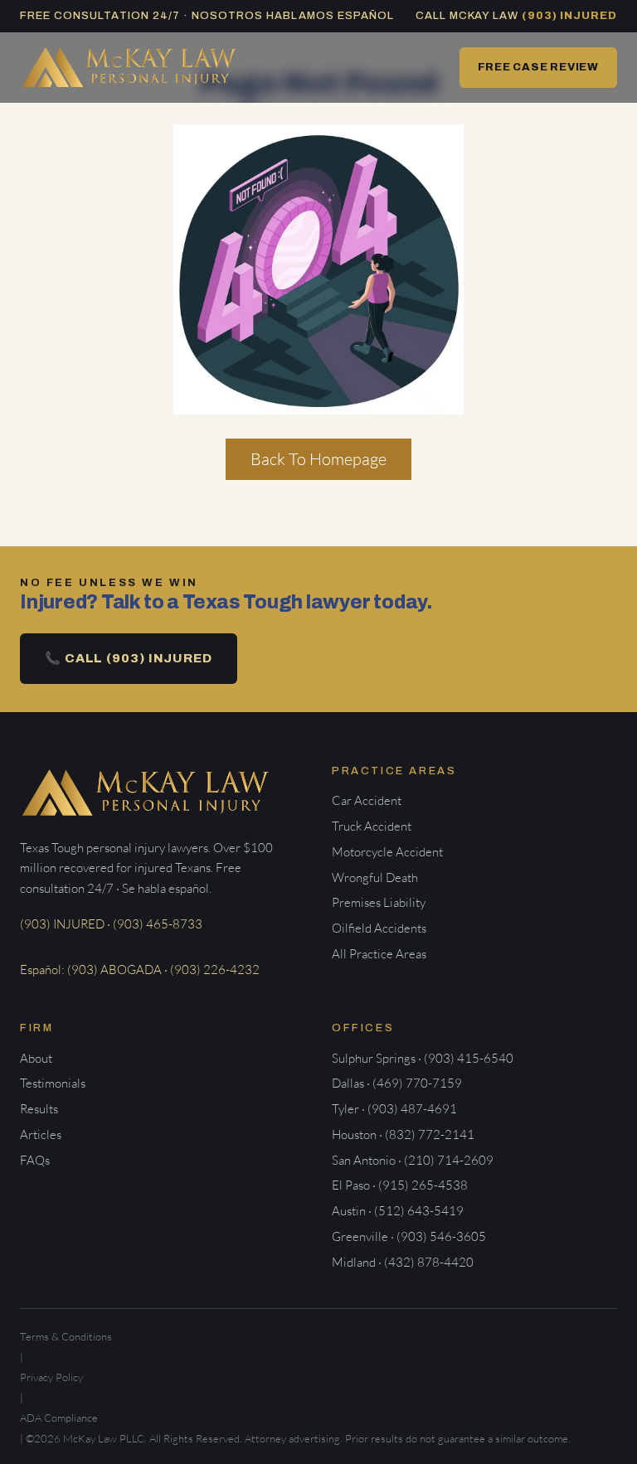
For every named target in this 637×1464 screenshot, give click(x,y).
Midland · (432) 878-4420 (403, 1262)
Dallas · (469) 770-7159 (397, 1083)
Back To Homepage (318, 458)
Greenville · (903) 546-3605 (409, 1236)
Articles (40, 1134)
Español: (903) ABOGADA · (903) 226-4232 (140, 969)
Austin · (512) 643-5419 (398, 1211)
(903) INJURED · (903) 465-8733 (111, 924)
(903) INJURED (569, 16)
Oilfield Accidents (379, 928)
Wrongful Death (375, 877)
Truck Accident (371, 826)
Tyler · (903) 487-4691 (394, 1109)
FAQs (35, 1160)
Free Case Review (538, 67)
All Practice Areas (379, 954)
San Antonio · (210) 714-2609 (413, 1160)
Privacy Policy (51, 1377)
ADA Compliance (59, 1417)
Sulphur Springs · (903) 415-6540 (422, 1058)
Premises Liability (378, 902)
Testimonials (52, 1083)
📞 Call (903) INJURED (128, 658)
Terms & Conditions (66, 1336)
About (36, 1058)
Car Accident (366, 800)
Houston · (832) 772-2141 (403, 1134)
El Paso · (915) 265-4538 (400, 1185)
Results (39, 1109)
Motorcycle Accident (387, 852)
